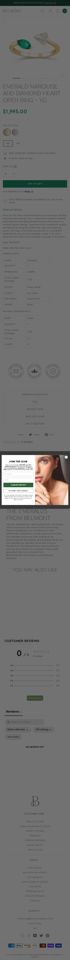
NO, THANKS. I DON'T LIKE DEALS (18, 491)
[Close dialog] (66, 457)
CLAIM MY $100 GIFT (18, 485)
